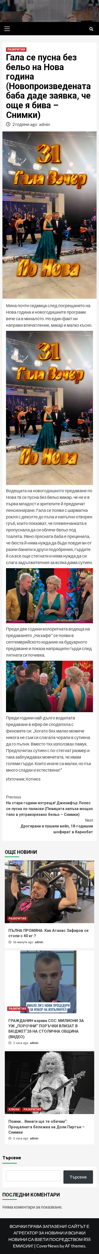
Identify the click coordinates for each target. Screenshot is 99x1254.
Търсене (11, 1157)
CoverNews (47, 1245)
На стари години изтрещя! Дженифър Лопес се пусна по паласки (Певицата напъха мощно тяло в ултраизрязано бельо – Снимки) (49, 806)
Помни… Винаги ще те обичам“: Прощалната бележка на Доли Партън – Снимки (46, 1127)
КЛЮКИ (14, 1109)
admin (44, 124)
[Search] (91, 29)
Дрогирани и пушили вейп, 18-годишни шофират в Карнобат (56, 826)
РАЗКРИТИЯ (16, 49)
